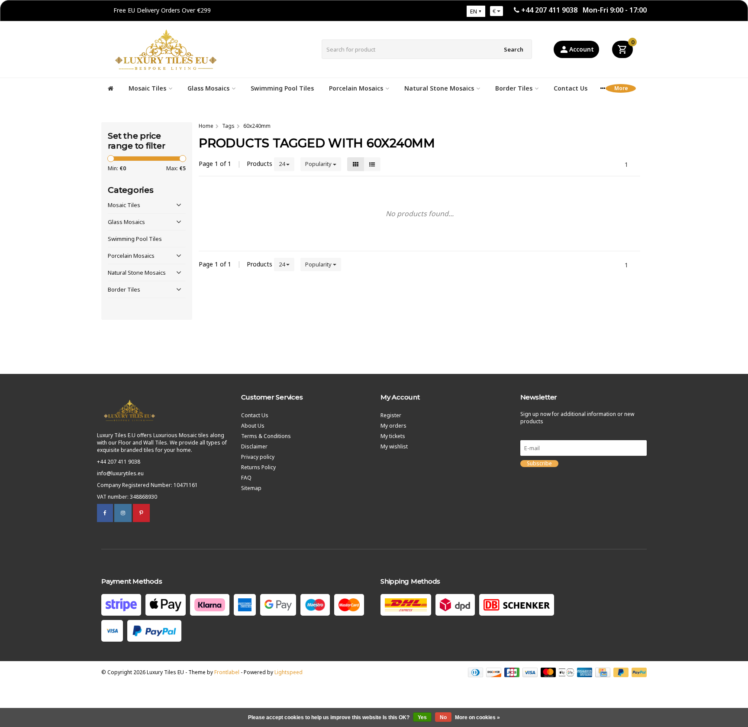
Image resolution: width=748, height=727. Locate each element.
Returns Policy (258, 467)
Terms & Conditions (266, 436)
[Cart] (622, 49)
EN (473, 11)
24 (282, 164)
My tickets (392, 436)
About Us (252, 425)
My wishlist (394, 446)
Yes (422, 717)
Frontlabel (226, 672)
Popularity (319, 164)
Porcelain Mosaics (356, 88)
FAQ (246, 477)
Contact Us (570, 88)
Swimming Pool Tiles (282, 88)
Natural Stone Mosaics (439, 88)
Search (513, 49)
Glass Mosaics (208, 88)
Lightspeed (288, 672)
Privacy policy (257, 457)
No (443, 717)
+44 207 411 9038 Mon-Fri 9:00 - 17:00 (584, 10)
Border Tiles (513, 88)
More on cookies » (477, 717)
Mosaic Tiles (147, 88)
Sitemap (251, 488)
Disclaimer (254, 446)
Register (390, 415)
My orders (393, 425)
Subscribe (539, 463)
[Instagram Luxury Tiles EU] (123, 512)
